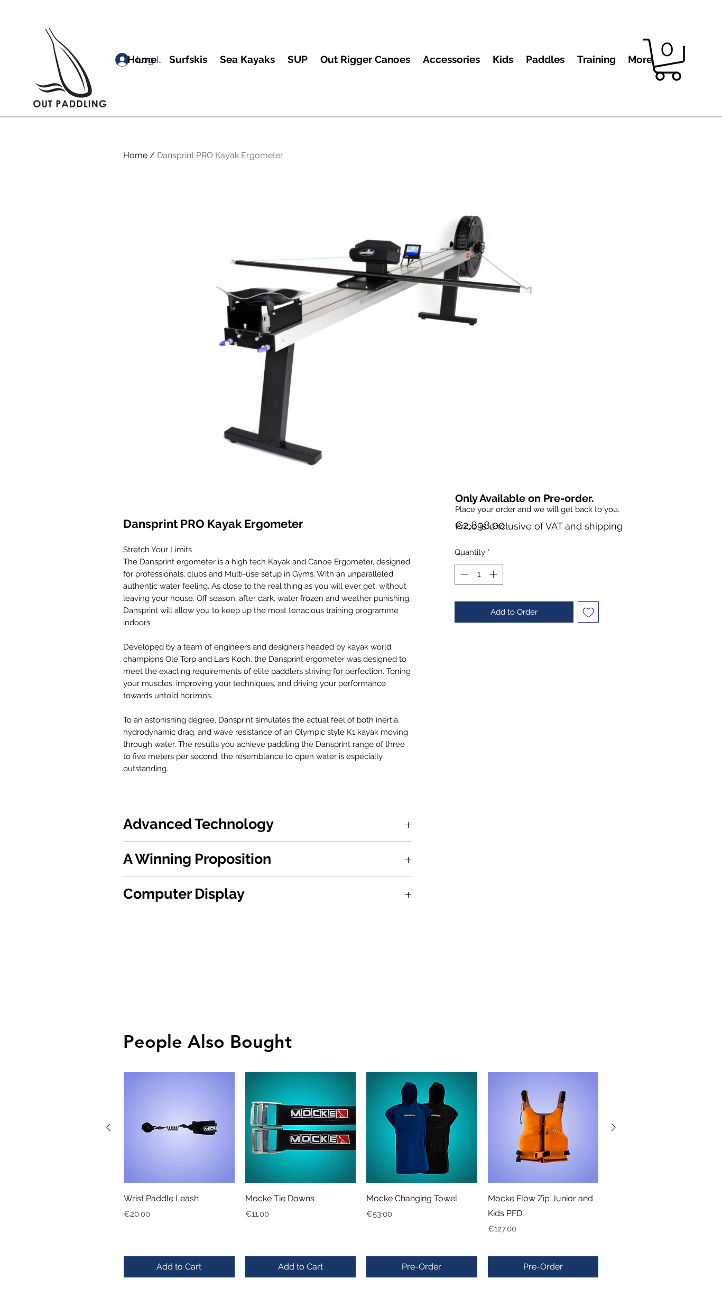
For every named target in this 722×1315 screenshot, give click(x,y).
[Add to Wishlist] (588, 612)
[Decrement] (463, 574)
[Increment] (494, 574)
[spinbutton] (478, 574)
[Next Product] (613, 1127)
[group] (361, 1175)
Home (135, 155)
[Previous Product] (108, 1127)
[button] (668, 60)
